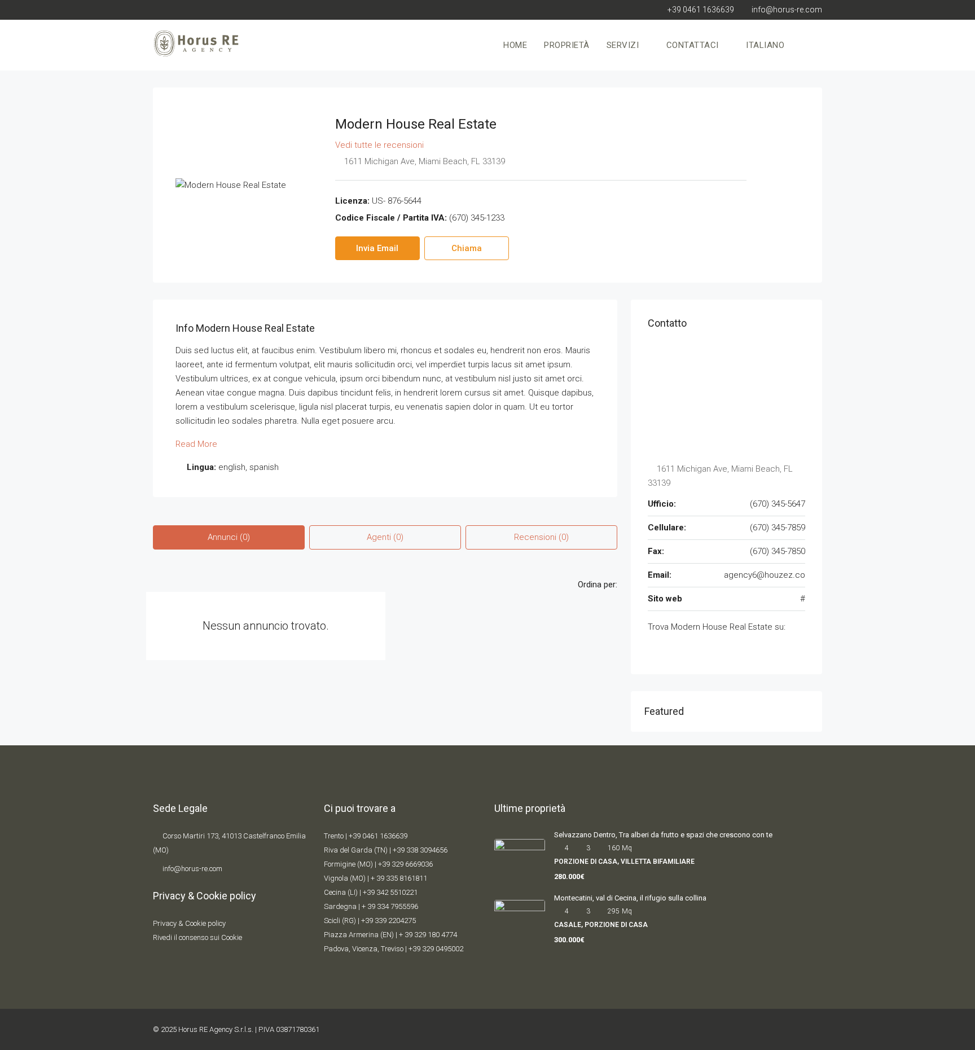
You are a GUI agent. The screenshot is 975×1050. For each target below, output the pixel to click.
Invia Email (377, 248)
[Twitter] (774, 1029)
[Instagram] (793, 1029)
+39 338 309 (412, 850)
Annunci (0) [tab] (229, 537)
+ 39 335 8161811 (399, 878)
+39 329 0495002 (436, 948)
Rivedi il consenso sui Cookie (197, 937)
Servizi (623, 45)
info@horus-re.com (192, 868)
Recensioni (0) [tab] (541, 537)
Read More (196, 444)
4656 (439, 850)
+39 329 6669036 (405, 864)
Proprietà (567, 45)
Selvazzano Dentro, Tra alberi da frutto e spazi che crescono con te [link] (663, 835)
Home (515, 45)
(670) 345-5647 (777, 504)
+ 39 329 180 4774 (428, 934)
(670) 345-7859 (777, 527)
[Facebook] (755, 1029)
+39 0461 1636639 (378, 836)
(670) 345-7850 (777, 551)
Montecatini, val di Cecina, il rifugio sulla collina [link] (630, 898)
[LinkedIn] (812, 1029)
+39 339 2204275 (388, 920)
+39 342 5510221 (390, 892)
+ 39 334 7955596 (390, 906)
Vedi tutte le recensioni (379, 145)
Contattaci (692, 45)
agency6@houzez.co (764, 575)
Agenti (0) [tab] (385, 537)
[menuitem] (804, 45)
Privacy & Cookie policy (189, 923)
